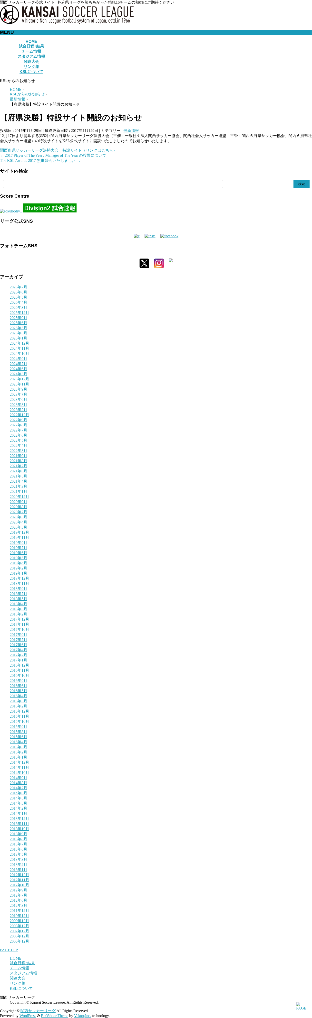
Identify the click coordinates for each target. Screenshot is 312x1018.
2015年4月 (18, 742)
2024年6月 (18, 369)
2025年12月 (19, 313)
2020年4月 (18, 522)
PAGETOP (9, 950)
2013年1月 (18, 870)
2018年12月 (19, 578)
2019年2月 (18, 568)
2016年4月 (18, 696)
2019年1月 (18, 573)
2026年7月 (18, 287)
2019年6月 (18, 553)
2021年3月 (18, 486)
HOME (15, 958)
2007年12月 (19, 931)
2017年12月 (19, 619)
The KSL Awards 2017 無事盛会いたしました (40, 160)
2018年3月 (18, 609)
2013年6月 (18, 849)
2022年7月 (18, 430)
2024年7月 (18, 364)
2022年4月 (18, 445)
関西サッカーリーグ (38, 1011)
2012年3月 (18, 905)
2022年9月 (18, 420)
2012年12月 (19, 875)
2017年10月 (19, 629)
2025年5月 (18, 328)
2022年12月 (19, 415)
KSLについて (21, 988)
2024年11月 (19, 348)
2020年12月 (19, 497)
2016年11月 (19, 670)
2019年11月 (19, 537)
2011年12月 (19, 910)
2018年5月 (18, 599)
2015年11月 (19, 716)
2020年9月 (18, 502)
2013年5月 (18, 854)
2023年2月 (18, 410)
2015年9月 (18, 727)
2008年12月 (19, 926)
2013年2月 (18, 864)
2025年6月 (18, 323)
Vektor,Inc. (82, 1016)
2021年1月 (18, 491)
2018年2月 (18, 614)
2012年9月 (18, 890)
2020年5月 (18, 517)
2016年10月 (19, 675)
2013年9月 (18, 834)
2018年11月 (19, 583)
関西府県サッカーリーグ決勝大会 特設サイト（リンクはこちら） (58, 150)
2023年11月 (19, 384)
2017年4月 (18, 650)
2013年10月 (19, 829)
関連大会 (17, 978)
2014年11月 (19, 767)
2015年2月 (18, 752)
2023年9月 (18, 389)
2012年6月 (18, 900)
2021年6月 (18, 471)
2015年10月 (19, 721)
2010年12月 (19, 916)
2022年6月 (18, 435)
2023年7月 (18, 394)
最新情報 (131, 130)
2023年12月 (19, 379)
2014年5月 (18, 798)
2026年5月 (18, 297)
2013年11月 (19, 824)
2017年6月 (18, 645)
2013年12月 (19, 818)
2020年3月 (18, 527)
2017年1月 (18, 660)
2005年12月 (19, 941)
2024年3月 (18, 374)
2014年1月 (18, 813)
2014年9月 (18, 778)
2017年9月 (18, 635)
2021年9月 (18, 456)
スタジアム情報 (23, 973)
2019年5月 (18, 558)
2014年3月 (18, 803)
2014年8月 (18, 783)
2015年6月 (18, 737)
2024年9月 (18, 359)
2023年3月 (18, 405)
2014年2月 (18, 808)
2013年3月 (18, 859)
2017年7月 (18, 640)
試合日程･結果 (22, 963)
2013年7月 (18, 844)
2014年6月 (18, 793)
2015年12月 (19, 711)
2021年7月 (18, 466)
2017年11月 (19, 624)
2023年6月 (18, 399)
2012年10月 (19, 885)
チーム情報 (19, 968)
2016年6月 (18, 686)
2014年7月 (18, 788)
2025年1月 (18, 338)
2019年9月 (18, 543)
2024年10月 (19, 353)
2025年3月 (18, 333)
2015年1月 (18, 757)
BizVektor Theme (54, 1016)
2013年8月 (18, 839)
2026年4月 (18, 302)
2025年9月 (18, 318)
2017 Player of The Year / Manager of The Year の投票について (53, 155)
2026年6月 (18, 292)
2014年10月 (19, 772)
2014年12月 (19, 762)
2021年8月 (18, 461)
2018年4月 (18, 604)
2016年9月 (18, 681)
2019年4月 (18, 563)
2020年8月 (18, 507)
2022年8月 (18, 425)
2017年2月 (18, 655)
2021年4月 (18, 481)
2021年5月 (18, 476)
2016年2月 (18, 706)
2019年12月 (19, 532)
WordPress (28, 1016)
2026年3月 (18, 307)
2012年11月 (19, 880)
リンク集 (17, 983)
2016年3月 (18, 701)
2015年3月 (18, 747)
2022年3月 (18, 451)
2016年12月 (19, 665)
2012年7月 (18, 895)
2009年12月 (19, 921)
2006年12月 (19, 936)
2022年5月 (18, 440)
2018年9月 (18, 589)
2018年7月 (18, 594)
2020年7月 (18, 512)
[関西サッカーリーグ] (67, 23)
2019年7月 (18, 548)
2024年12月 (19, 343)
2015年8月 (18, 732)
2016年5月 (18, 691)
